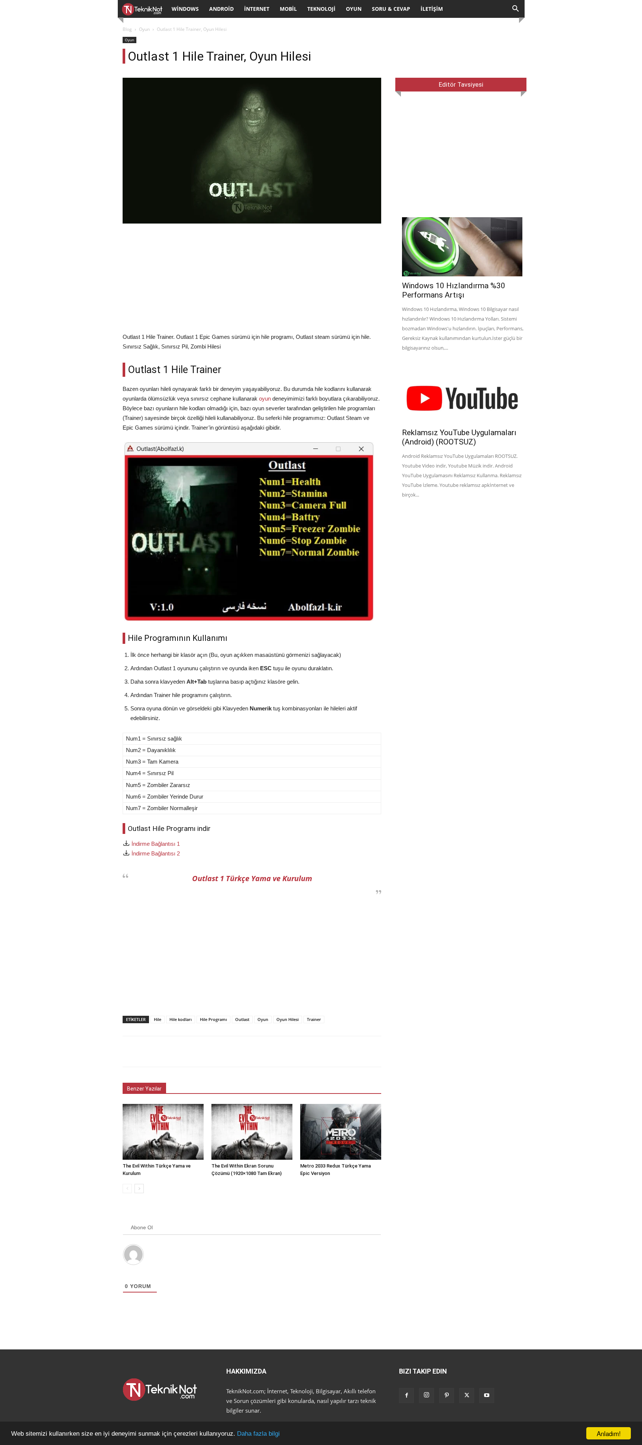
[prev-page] (127, 1188)
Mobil (288, 8)
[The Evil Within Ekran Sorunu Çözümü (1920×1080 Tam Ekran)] (251, 1132)
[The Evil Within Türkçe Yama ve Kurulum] (163, 1132)
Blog (127, 29)
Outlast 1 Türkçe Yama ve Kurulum (252, 878)
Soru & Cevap (391, 8)
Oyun (353, 8)
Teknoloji (321, 8)
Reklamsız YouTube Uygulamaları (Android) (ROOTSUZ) (459, 437)
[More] (386, 1051)
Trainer (314, 1019)
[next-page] (139, 1188)
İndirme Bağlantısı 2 (156, 853)
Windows (185, 8)
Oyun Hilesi (287, 1019)
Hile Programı (213, 1019)
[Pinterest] (446, 1395)
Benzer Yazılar (144, 1089)
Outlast (242, 1019)
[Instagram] (426, 1395)
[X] (466, 1395)
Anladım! (609, 1433)
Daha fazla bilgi (258, 1433)
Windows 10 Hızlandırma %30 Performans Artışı (453, 290)
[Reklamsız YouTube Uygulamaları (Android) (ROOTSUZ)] (463, 394)
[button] (516, 9)
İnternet (256, 8)
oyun (265, 398)
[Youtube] (486, 1395)
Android (221, 8)
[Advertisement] (252, 280)
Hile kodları (180, 1019)
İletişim (432, 8)
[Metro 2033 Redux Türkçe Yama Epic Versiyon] (340, 1132)
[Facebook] (406, 1395)
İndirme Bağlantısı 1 (156, 844)
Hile (157, 1019)
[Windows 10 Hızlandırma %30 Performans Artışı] (463, 246)
